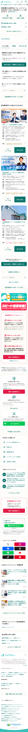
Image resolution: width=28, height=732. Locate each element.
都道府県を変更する (12, 11)
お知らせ (3, 676)
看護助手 (5, 640)
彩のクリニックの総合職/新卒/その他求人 (12, 124)
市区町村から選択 (7, 18)
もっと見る (24, 370)
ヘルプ (25, 672)
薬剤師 (17, 638)
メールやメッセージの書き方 (14, 457)
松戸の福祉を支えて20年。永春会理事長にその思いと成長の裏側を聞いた (17, 592)
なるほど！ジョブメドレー (12, 674)
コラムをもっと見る (14, 493)
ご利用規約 (10, 672)
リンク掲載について (18, 683)
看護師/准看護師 (7, 638)
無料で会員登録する (14, 357)
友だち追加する (15, 423)
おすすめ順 (5, 46)
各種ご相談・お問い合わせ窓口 (14, 694)
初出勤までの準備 (11, 461)
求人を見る (20, 150)
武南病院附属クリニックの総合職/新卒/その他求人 (13, 222)
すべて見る (25, 665)
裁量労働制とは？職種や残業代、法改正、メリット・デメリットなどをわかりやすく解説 (17, 582)
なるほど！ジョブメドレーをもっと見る (14, 613)
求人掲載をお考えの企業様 (6, 683)
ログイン (21, 2)
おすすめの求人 (5, 39)
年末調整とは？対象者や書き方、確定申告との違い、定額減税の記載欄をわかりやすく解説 (17, 603)
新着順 (14, 46)
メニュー (25, 2)
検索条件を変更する (14, 272)
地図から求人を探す (14, 431)
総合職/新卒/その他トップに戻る (14, 96)
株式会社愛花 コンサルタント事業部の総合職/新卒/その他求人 (13, 173)
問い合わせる (14, 408)
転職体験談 (21, 674)
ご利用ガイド (4, 672)
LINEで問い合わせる (15, 525)
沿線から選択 (20, 18)
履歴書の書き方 (10, 452)
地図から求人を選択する (14, 282)
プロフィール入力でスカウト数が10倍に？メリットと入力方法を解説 (17, 571)
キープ (18, 2)
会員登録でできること (14, 360)
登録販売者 (6, 643)
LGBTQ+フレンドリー (8, 627)
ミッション (3, 674)
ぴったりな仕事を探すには (13, 442)
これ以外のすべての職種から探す (14, 647)
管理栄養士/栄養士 (15, 640)
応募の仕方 (9, 447)
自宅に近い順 (22, 46)
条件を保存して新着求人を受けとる (14, 31)
